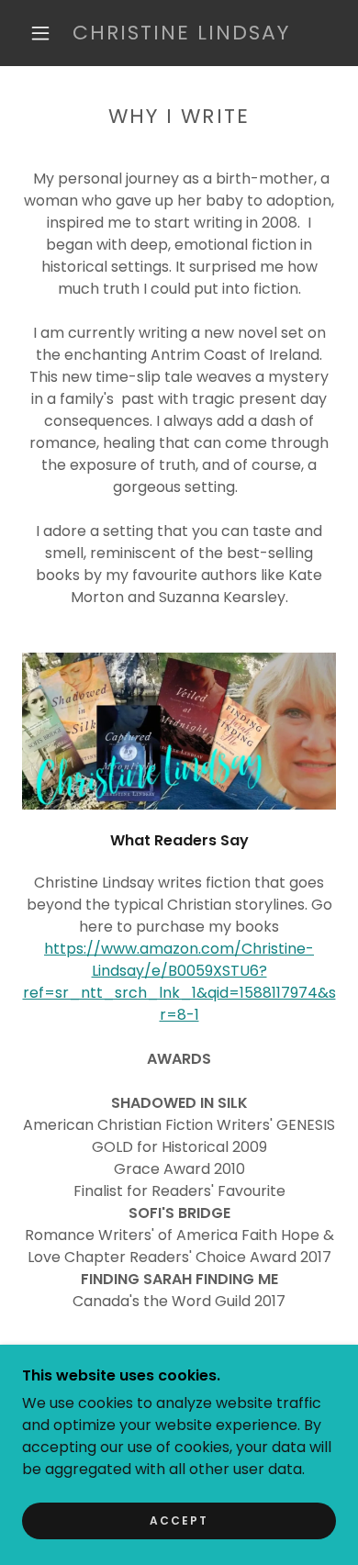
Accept (179, 1520)
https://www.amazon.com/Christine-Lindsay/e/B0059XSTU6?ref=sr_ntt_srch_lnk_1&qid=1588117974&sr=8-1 (179, 981)
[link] (182, 33)
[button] (40, 33)
